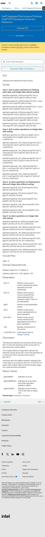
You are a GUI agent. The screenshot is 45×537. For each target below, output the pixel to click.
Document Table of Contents (21, 69)
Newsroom (6, 420)
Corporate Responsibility (11, 436)
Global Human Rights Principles (17, 494)
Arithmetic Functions (22, 395)
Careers (5, 430)
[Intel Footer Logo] (6, 516)
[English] (36, 3)
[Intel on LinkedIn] (12, 455)
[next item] (43, 8)
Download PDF (22, 28)
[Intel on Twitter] (7, 455)
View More (20, 36)
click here (19, 47)
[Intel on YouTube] (18, 455)
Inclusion (5, 441)
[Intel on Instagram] (23, 455)
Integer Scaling (23, 334)
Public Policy (7, 446)
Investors (5, 425)
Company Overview (9, 410)
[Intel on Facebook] (2, 455)
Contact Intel (7, 415)
